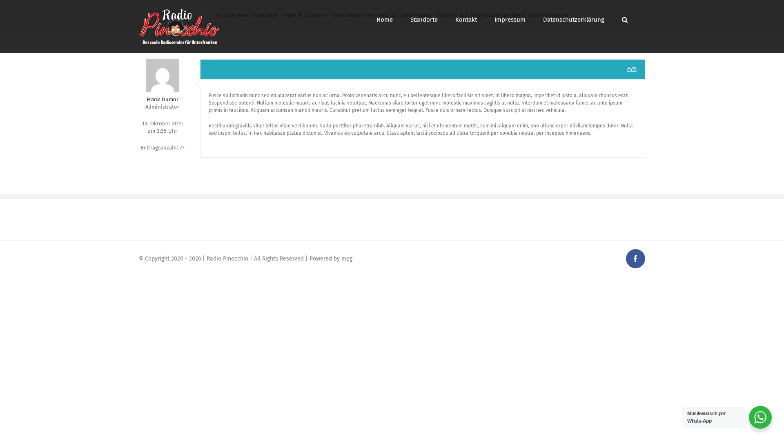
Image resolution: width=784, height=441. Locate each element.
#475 (632, 69)
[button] (625, 20)
